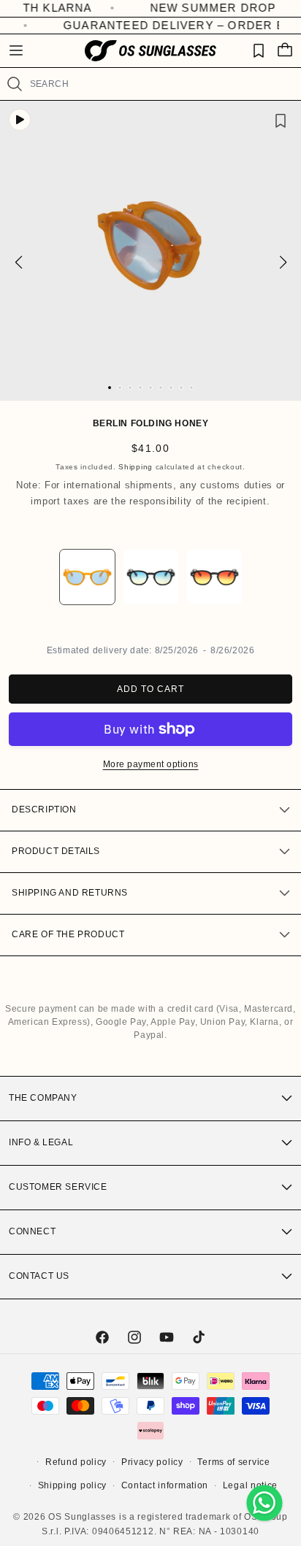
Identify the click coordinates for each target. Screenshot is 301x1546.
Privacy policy (152, 1462)
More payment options (151, 764)
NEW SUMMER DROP (190, 7)
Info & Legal (41, 1142)
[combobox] (159, 84)
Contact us (39, 1276)
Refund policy (76, 1462)
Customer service (58, 1187)
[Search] (14, 84)
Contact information (164, 1485)
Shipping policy (72, 1485)
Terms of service (233, 1462)
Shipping (135, 467)
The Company (43, 1098)
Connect (32, 1231)
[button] (16, 50)
